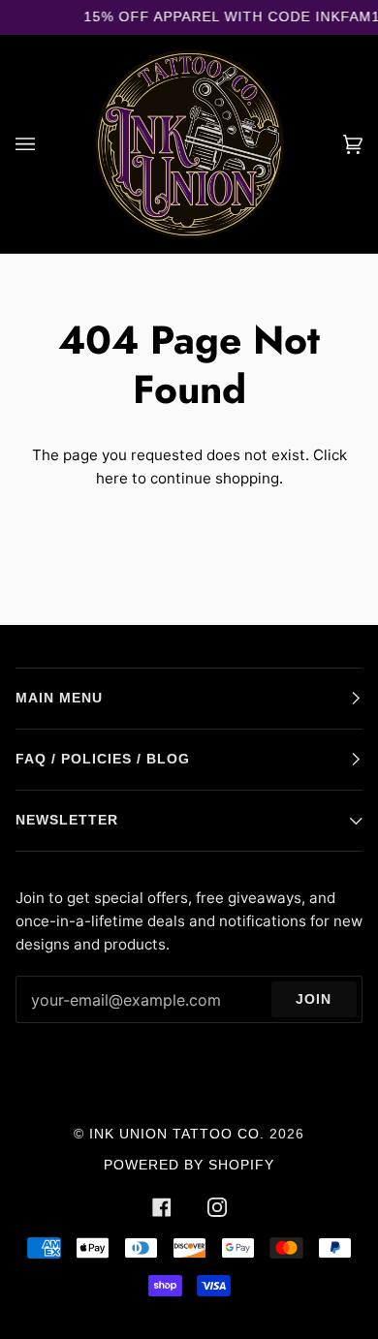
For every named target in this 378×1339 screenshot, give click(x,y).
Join (313, 999)
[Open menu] (45, 144)
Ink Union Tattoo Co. (177, 1134)
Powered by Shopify (189, 1165)
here (112, 478)
